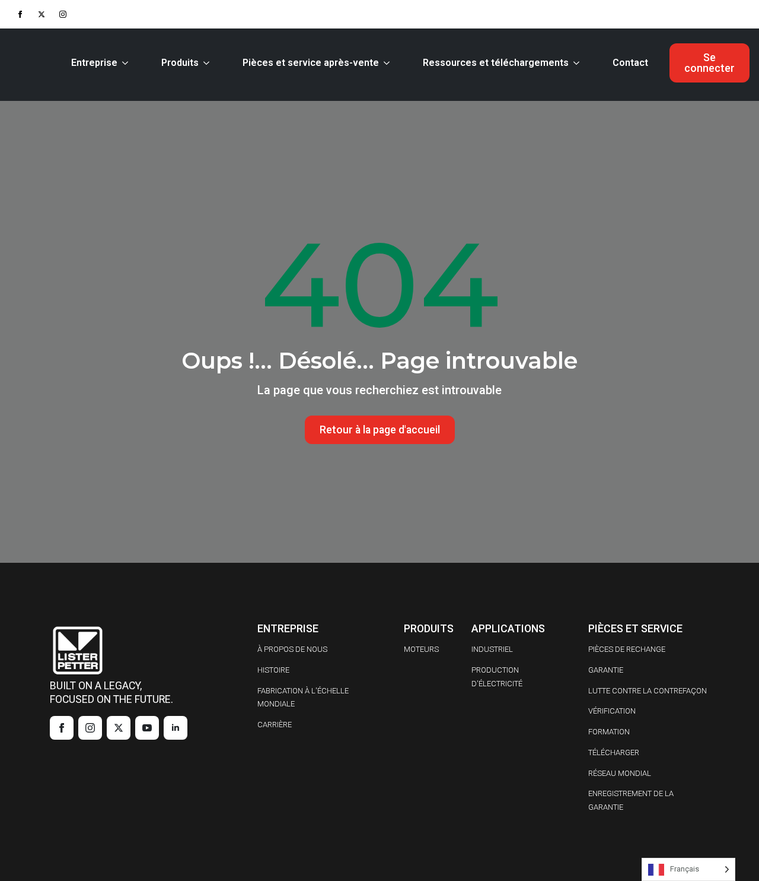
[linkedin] (175, 728)
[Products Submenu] (209, 62)
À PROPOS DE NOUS (292, 649)
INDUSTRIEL (492, 649)
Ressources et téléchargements (496, 62)
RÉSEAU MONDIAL (619, 773)
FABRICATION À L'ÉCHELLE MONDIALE (303, 697)
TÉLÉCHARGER (613, 752)
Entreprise (94, 62)
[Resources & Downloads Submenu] (579, 62)
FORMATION (609, 731)
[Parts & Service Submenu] (389, 62)
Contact (630, 62)
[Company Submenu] (127, 62)
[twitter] (41, 14)
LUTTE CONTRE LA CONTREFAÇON (647, 690)
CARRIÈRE (274, 724)
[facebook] (20, 14)
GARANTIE (605, 669)
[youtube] (147, 728)
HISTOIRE (273, 669)
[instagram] (63, 14)
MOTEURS (421, 649)
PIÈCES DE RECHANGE (626, 649)
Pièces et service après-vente (311, 62)
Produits (180, 62)
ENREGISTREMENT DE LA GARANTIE (631, 800)
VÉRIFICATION (612, 710)
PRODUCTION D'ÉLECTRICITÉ (496, 676)
